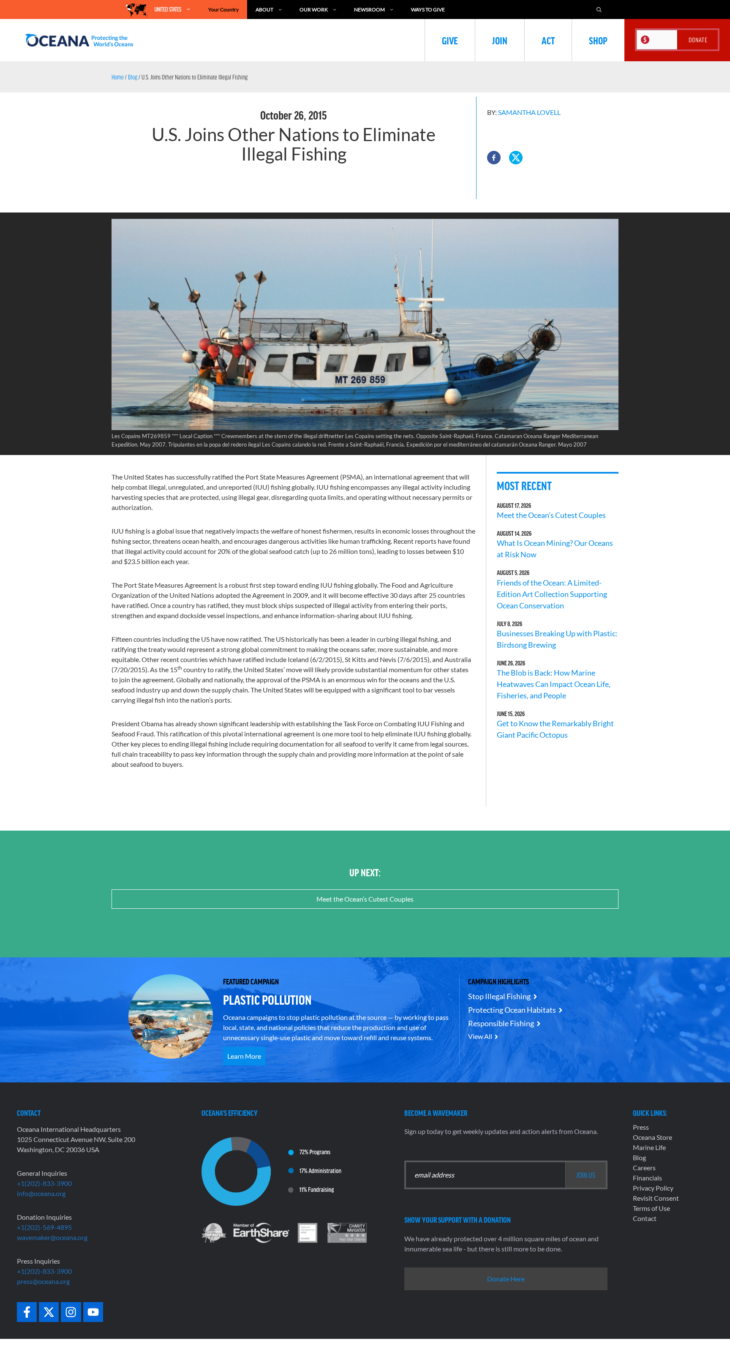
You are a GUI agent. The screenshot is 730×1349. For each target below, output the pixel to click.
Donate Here (506, 1279)
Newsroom (369, 9)
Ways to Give (428, 9)
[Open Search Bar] (599, 9)
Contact (644, 1218)
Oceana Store (652, 1137)
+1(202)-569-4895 (44, 1227)
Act (548, 40)
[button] (494, 157)
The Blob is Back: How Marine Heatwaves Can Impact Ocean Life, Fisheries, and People (553, 684)
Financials (647, 1178)
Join (499, 40)
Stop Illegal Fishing (499, 996)
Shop (598, 40)
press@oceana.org (43, 1281)
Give (450, 40)
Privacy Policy (653, 1188)
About (264, 9)
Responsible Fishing (501, 1023)
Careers (644, 1168)
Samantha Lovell (529, 112)
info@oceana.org (41, 1193)
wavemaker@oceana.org (52, 1237)
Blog (132, 77)
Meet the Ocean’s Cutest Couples (551, 515)
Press (641, 1127)
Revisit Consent (656, 1198)
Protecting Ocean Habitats (512, 1009)
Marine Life (649, 1147)
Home (118, 77)
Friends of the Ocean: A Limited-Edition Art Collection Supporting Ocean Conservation (552, 594)
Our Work (314, 9)
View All (480, 1036)
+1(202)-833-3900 (44, 1183)
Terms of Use (651, 1208)
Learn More (244, 1056)
